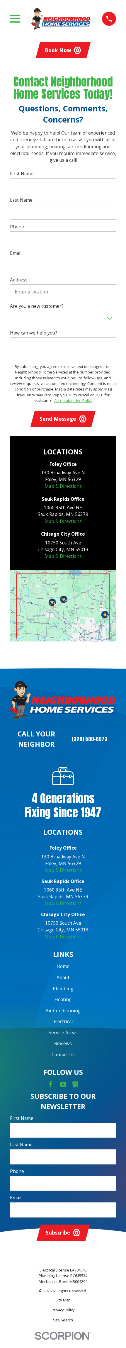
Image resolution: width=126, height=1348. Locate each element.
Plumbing (63, 988)
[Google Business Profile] (75, 1084)
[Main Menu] (15, 19)
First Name (21, 173)
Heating (63, 999)
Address (19, 280)
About (63, 977)
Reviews (63, 1043)
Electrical (63, 1021)
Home (63, 966)
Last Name (21, 200)
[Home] (60, 19)
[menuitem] (63, 1300)
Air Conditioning (63, 1010)
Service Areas (63, 1032)
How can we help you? (33, 333)
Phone (17, 227)
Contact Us (63, 1054)
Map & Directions (63, 486)
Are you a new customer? (37, 306)
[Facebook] (50, 1084)
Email (15, 253)
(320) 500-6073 (90, 739)
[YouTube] (63, 1084)
